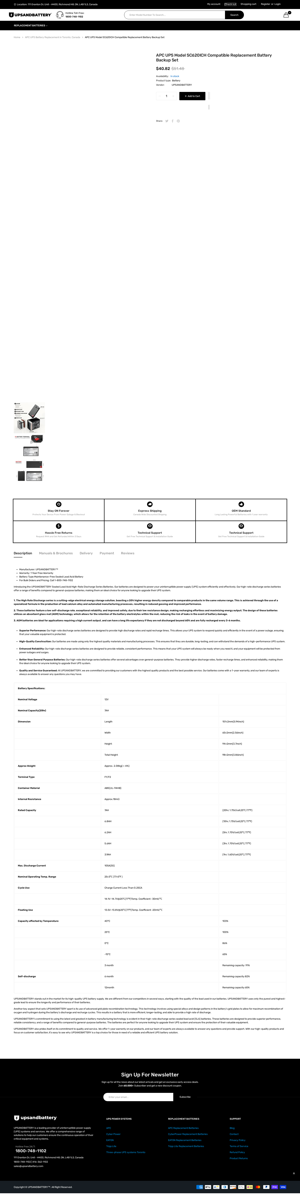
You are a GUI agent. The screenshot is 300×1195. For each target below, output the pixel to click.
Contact (234, 1134)
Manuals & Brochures (56, 553)
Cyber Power (113, 1134)
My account (213, 4)
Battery (176, 80)
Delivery (86, 553)
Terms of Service (239, 1146)
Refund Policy (237, 1152)
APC (108, 1128)
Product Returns (239, 1158)
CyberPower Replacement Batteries (188, 1134)
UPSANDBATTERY (182, 84)
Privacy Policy (237, 1140)
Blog (232, 1128)
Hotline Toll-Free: (74, 13)
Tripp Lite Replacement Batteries (186, 1146)
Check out (230, 4)
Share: (159, 121)
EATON (110, 1140)
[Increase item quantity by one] (173, 96)
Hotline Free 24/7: (25, 1146)
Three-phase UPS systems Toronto (125, 1152)
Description (23, 553)
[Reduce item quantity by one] (159, 96)
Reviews (127, 553)
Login (277, 4)
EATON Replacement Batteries (184, 1140)
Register (265, 4)
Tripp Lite (111, 1146)
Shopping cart (248, 4)
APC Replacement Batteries (183, 1128)
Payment (107, 553)
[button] (209, 96)
